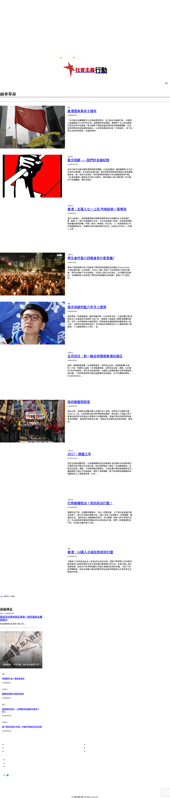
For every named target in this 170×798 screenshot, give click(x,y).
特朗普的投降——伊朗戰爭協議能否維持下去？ (20, 710)
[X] (165, 57)
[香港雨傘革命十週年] (32, 127)
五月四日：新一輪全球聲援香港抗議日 (94, 356)
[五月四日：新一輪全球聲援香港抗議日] (32, 372)
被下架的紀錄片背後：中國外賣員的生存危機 (22, 726)
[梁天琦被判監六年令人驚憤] (32, 323)
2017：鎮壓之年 (79, 454)
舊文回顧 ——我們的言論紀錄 (88, 160)
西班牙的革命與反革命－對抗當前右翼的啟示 (21, 618)
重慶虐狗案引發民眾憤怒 (13, 693)
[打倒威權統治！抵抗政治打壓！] (32, 519)
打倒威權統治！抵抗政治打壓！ (90, 503)
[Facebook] (149, 57)
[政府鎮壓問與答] (32, 421)
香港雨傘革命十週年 (82, 111)
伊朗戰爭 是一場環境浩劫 (13, 678)
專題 (68, 107)
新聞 (68, 303)
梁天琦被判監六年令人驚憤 (86, 307)
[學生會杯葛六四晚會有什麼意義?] (32, 274)
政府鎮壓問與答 (78, 401)
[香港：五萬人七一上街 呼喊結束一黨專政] (32, 225)
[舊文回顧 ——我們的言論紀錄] (32, 176)
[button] (166, 83)
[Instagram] (154, 57)
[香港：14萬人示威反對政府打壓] (32, 568)
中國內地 (70, 156)
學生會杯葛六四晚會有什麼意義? (90, 257)
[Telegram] (159, 57)
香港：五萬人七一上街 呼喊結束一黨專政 (96, 209)
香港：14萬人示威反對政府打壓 (90, 552)
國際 (3, 674)
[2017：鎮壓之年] (32, 470)
